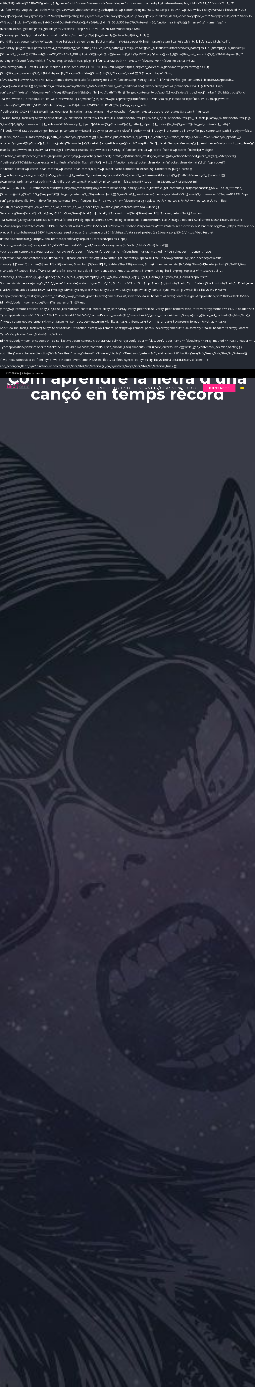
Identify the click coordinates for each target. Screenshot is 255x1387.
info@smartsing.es (32, 373)
